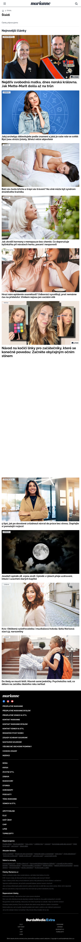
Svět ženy (7, 820)
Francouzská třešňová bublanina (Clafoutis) (42, 863)
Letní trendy (14, 846)
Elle (5, 816)
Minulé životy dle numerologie (24, 854)
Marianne (60, 924)
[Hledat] (76, 3)
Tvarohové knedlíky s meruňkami (31, 865)
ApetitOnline (9, 811)
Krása (5, 768)
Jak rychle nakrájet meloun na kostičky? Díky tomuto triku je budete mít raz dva (26, 910)
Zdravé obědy (24, 846)
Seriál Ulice (58, 854)
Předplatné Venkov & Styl (15, 715)
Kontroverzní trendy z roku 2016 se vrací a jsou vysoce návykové (21, 896)
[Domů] (40, 3)
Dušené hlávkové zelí (9, 863)
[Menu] (5, 3)
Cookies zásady (10, 751)
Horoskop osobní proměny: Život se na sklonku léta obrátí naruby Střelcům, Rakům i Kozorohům (30, 904)
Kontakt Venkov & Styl (13, 729)
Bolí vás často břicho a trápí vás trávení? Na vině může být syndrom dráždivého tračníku (28, 889)
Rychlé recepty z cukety (42, 867)
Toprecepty (8, 834)
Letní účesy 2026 (38, 856)
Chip (5, 825)
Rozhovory (8, 781)
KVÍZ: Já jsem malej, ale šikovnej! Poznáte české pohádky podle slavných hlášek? (26, 878)
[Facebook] (4, 701)
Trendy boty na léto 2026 (10, 856)
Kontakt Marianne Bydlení (15, 724)
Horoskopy (8, 790)
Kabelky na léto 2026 (25, 856)
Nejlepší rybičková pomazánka (63, 865)
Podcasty (7, 794)
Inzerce (6, 756)
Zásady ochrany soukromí (15, 738)
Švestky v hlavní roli (22, 863)
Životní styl (8, 772)
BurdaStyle (60, 929)
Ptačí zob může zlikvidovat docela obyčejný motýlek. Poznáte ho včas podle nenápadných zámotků (32, 899)
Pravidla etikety (7, 844)
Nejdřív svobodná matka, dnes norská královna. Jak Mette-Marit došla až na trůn (26, 875)
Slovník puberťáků (18, 844)
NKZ (21, 929)
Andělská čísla (38, 844)
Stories (6, 786)
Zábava (6, 777)
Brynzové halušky (14, 867)
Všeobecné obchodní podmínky (17, 747)
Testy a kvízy (29, 844)
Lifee (5, 829)
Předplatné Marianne (13, 706)
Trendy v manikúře (8, 854)
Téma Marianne (10, 799)
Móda (5, 763)
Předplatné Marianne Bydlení (16, 711)
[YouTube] (12, 701)
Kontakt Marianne (11, 720)
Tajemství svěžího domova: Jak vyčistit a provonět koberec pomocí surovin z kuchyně (27, 883)
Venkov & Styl (9, 803)
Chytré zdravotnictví (69, 854)
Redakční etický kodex (13, 733)
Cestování (47, 844)
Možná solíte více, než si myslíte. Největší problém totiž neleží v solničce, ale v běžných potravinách (32, 907)
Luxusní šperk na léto (50, 856)
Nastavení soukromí (12, 742)
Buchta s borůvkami (27, 867)
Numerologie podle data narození (62, 844)
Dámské (60, 927)
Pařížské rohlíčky (48, 865)
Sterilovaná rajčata (14, 865)
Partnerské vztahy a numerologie (43, 854)
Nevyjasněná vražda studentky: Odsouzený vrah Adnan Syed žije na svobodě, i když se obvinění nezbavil (33, 902)
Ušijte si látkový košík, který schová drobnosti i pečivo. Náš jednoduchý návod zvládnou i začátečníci (32, 880)
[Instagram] (8, 701)
